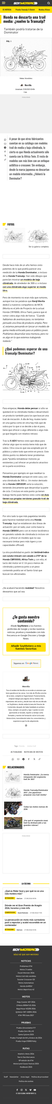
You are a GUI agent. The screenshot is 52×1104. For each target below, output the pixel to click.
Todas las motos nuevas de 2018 (36, 808)
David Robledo (23, 913)
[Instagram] (26, 725)
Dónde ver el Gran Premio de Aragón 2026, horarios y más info (23, 906)
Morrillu (28, 85)
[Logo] (26, 3)
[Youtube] (35, 1090)
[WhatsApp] (5, 139)
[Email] (5, 143)
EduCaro (19, 898)
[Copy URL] (5, 159)
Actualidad (16, 752)
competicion (10, 912)
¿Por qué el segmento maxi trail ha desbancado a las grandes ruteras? (36, 822)
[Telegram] (5, 147)
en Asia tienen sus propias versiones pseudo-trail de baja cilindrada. (26, 498)
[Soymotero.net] (26, 949)
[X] (5, 155)
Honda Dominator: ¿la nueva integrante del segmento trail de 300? (36, 776)
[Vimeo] (30, 1090)
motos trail (31, 746)
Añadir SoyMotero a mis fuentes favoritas (26, 647)
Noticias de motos (33, 752)
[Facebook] (5, 151)
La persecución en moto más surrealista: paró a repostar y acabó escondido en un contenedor (25, 922)
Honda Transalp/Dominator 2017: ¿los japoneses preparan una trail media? (36, 792)
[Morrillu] (22, 85)
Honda (22, 746)
